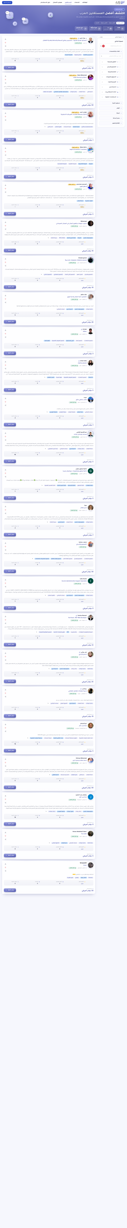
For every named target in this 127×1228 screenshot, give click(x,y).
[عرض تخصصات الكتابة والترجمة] (102, 72)
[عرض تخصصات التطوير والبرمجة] (102, 62)
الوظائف (84, 2)
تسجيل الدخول (7, 2)
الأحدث (97, 23)
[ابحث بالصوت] (103, 46)
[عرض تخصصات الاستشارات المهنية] (102, 97)
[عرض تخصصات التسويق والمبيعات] (102, 77)
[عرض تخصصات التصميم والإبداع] (102, 67)
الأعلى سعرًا (104, 23)
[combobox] (111, 46)
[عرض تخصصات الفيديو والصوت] (102, 82)
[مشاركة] (5, 46)
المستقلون (68, 2)
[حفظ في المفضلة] (5, 42)
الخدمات (76, 2)
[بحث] (101, 46)
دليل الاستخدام (45, 2)
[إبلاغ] (5, 39)
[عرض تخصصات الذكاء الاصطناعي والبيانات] (102, 92)
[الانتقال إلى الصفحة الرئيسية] (120, 2)
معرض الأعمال (57, 2)
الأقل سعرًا (112, 23)
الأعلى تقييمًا (120, 23)
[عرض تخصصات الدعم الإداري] (102, 87)
